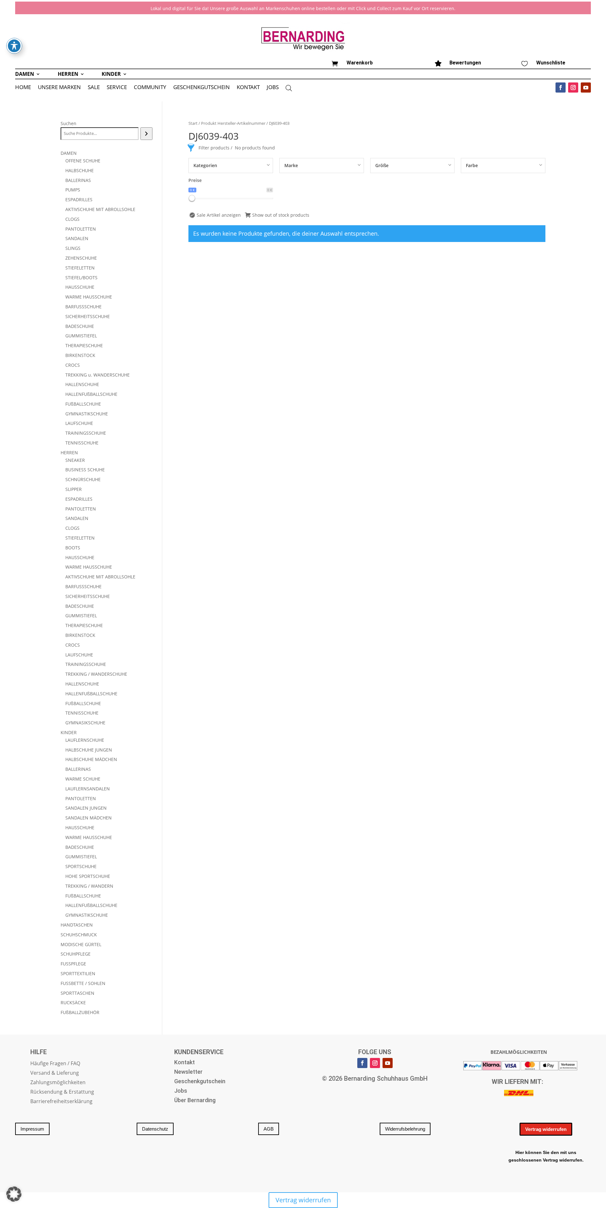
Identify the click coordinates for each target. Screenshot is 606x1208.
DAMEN (24, 74)
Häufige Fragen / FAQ (55, 1064)
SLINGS (72, 248)
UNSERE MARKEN (59, 88)
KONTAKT (248, 88)
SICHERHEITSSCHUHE (87, 316)
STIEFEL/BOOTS (81, 278)
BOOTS (72, 548)
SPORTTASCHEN (77, 993)
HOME (23, 88)
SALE (94, 88)
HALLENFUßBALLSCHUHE (91, 394)
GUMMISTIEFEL (81, 336)
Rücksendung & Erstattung (62, 1092)
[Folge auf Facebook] (561, 87)
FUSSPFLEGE (73, 964)
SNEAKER (75, 460)
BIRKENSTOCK (80, 355)
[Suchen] (146, 133)
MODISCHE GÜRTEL (81, 944)
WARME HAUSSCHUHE (88, 297)
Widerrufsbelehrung (405, 1129)
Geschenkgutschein (199, 1081)
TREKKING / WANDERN (89, 886)
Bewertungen (465, 63)
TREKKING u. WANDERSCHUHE (97, 375)
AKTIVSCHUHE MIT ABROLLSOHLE (100, 209)
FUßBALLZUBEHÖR (80, 1012)
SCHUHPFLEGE (76, 954)
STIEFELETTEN (80, 268)
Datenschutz (155, 1129)
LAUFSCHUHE (79, 423)
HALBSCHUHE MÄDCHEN (91, 759)
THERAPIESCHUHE (84, 345)
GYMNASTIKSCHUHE (86, 414)
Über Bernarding (195, 1100)
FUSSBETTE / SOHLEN (83, 983)
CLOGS (72, 219)
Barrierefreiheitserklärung (61, 1102)
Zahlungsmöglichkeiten (58, 1083)
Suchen (68, 123)
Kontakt (184, 1063)
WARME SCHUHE (82, 779)
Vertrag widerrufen (546, 1129)
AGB (269, 1129)
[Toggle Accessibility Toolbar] (14, 45)
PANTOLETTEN (80, 229)
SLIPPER (73, 489)
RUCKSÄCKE (73, 1003)
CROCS (72, 365)
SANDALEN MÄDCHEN (88, 818)
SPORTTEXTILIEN (78, 973)
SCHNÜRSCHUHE (83, 479)
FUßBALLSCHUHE (83, 404)
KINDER (111, 74)
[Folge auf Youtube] (586, 87)
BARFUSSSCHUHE (83, 307)
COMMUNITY (150, 88)
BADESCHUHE (79, 326)
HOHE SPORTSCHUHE (87, 876)
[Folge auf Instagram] (573, 87)
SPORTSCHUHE (81, 866)
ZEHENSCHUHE (81, 258)
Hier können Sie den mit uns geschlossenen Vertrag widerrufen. (546, 1156)
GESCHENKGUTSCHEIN (201, 88)
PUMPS (72, 190)
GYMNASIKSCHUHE (85, 723)
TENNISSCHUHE (81, 443)
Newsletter (188, 1072)
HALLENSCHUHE (82, 384)
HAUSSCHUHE (79, 287)
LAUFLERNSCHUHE (84, 740)
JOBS (273, 88)
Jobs (180, 1091)
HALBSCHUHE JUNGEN (88, 750)
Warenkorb (360, 63)
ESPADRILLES (78, 199)
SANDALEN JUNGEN (86, 808)
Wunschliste (550, 63)
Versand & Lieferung (54, 1073)
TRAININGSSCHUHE (85, 433)
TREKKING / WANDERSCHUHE (96, 674)
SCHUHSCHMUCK (79, 935)
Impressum (32, 1129)
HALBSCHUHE (79, 170)
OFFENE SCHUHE (82, 161)
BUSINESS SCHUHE (85, 470)
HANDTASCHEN (77, 925)
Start (193, 123)
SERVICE (117, 88)
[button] (14, 1194)
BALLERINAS (78, 180)
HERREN (68, 74)
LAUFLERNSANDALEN (87, 789)
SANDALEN (76, 238)
